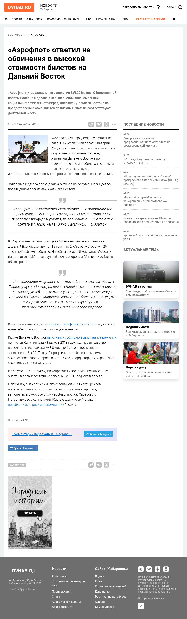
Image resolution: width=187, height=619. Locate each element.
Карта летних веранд (151, 19)
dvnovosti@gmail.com (22, 589)
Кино (98, 581)
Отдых (99, 576)
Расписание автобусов (111, 596)
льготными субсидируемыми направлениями (81, 337)
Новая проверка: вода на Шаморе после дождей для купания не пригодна (151, 220)
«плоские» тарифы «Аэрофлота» (70, 324)
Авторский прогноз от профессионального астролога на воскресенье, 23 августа (147, 142)
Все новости (13, 19)
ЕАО (88, 19)
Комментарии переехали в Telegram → (42, 434)
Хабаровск (34, 19)
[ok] (166, 569)
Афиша (100, 601)
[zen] (157, 569)
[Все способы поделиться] (114, 124)
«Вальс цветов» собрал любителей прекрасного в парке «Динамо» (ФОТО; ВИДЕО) (150, 180)
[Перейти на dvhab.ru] (19, 7)
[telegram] (141, 569)
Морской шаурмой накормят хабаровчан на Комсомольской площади (145, 201)
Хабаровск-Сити (63, 607)
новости (48, 5)
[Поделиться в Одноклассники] (106, 124)
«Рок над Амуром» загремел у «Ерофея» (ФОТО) (144, 161)
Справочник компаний (111, 586)
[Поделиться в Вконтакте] (99, 124)
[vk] (149, 569)
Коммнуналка (105, 607)
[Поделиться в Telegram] (91, 124)
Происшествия (106, 19)
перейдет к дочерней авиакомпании (35, 404)
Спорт (127, 19)
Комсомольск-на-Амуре (64, 19)
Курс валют (103, 591)
